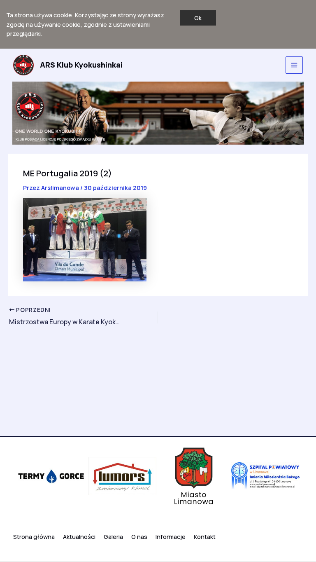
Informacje (171, 536)
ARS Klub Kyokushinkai (81, 65)
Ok (198, 18)
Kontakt (205, 536)
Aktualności (79, 536)
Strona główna (34, 536)
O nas (139, 536)
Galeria (113, 536)
